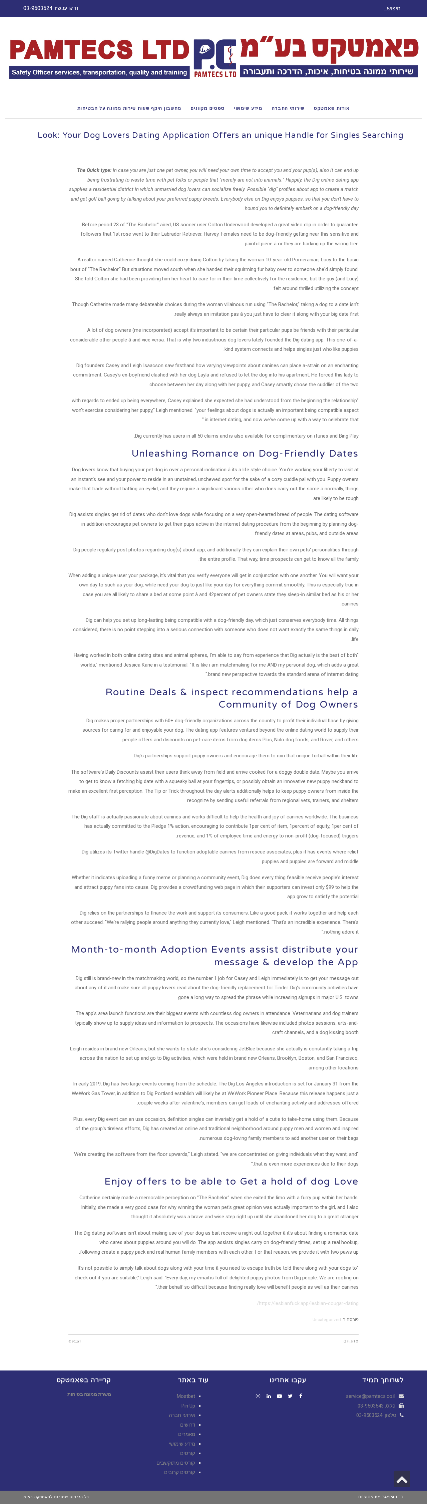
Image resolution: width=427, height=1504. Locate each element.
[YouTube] (279, 1396)
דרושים (187, 1425)
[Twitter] (290, 1396)
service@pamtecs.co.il (370, 1396)
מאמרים (186, 1434)
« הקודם (351, 1341)
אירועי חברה (182, 1415)
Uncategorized (327, 1319)
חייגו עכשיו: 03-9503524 (50, 8)
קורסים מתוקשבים (175, 1463)
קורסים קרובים (179, 1472)
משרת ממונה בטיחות (89, 1394)
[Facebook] (301, 1396)
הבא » (74, 1341)
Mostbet (186, 1396)
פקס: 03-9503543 (377, 1406)
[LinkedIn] (269, 1396)
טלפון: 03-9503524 (377, 1415)
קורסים (187, 1453)
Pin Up (188, 1406)
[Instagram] (258, 1396)
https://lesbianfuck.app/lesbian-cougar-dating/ (308, 1303)
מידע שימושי (182, 1444)
